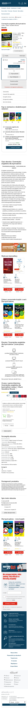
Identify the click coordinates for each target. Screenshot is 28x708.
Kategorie (3, 8)
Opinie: (18, 44)
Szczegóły (7, 96)
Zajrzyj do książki (5, 49)
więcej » (13, 600)
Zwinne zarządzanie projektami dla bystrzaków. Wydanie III (14, 137)
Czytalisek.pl (8, 684)
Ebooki (8, 8)
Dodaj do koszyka (13, 66)
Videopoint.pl (8, 682)
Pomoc (19, 379)
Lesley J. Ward (21, 33)
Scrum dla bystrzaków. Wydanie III (6, 326)
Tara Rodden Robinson (9, 134)
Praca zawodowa (10, 472)
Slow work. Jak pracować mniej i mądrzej (7, 280)
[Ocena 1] (13, 42)
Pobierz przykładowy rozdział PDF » (9, 460)
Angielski (9, 470)
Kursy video (4, 11)
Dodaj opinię (14, 392)
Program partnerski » (14, 613)
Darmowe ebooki (5, 13)
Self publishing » (12, 643)
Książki (19, 8)
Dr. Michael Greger (18, 282)
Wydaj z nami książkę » (14, 619)
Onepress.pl (18, 675)
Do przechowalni (14, 84)
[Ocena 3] (16, 42)
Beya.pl (17, 682)
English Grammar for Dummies (15, 440)
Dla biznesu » (12, 630)
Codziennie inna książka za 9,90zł (9, 19)
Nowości (15, 11)
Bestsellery (20, 11)
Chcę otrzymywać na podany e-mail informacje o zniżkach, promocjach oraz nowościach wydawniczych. (15, 598)
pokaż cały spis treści (9, 512)
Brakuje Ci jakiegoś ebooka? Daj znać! (16, 637)
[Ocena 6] (20, 42)
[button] (24, 266)
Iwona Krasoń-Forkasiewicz (9, 282)
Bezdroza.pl (17, 680)
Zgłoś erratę (4, 462)
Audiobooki (14, 8)
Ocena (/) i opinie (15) (8, 94)
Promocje (10, 11)
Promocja (4, 30)
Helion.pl (7, 675)
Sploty (16, 684)
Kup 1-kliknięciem (14, 77)
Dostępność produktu (8, 99)
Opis (6, 91)
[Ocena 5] (19, 42)
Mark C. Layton (8, 139)
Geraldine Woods (17, 34)
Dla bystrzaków (18, 36)
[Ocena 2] (15, 42)
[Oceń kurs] (5, 392)
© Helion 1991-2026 (5, 694)
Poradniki (3, 472)
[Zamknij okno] (25, 702)
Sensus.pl (7, 677)
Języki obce (3, 470)
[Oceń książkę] (20, 42)
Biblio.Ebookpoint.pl (9, 686)
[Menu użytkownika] (22, 3)
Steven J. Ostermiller (15, 139)
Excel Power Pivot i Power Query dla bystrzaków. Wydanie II (19, 326)
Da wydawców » (12, 624)
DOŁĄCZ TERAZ (10, 603)
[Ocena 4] (17, 42)
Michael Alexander (18, 328)
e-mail (4, 593)
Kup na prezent (14, 73)
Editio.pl (17, 677)
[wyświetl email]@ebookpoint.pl (18, 697)
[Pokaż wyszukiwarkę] (19, 3)
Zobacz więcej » (7, 609)
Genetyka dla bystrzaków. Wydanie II (18, 543)
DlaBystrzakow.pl (9, 680)
